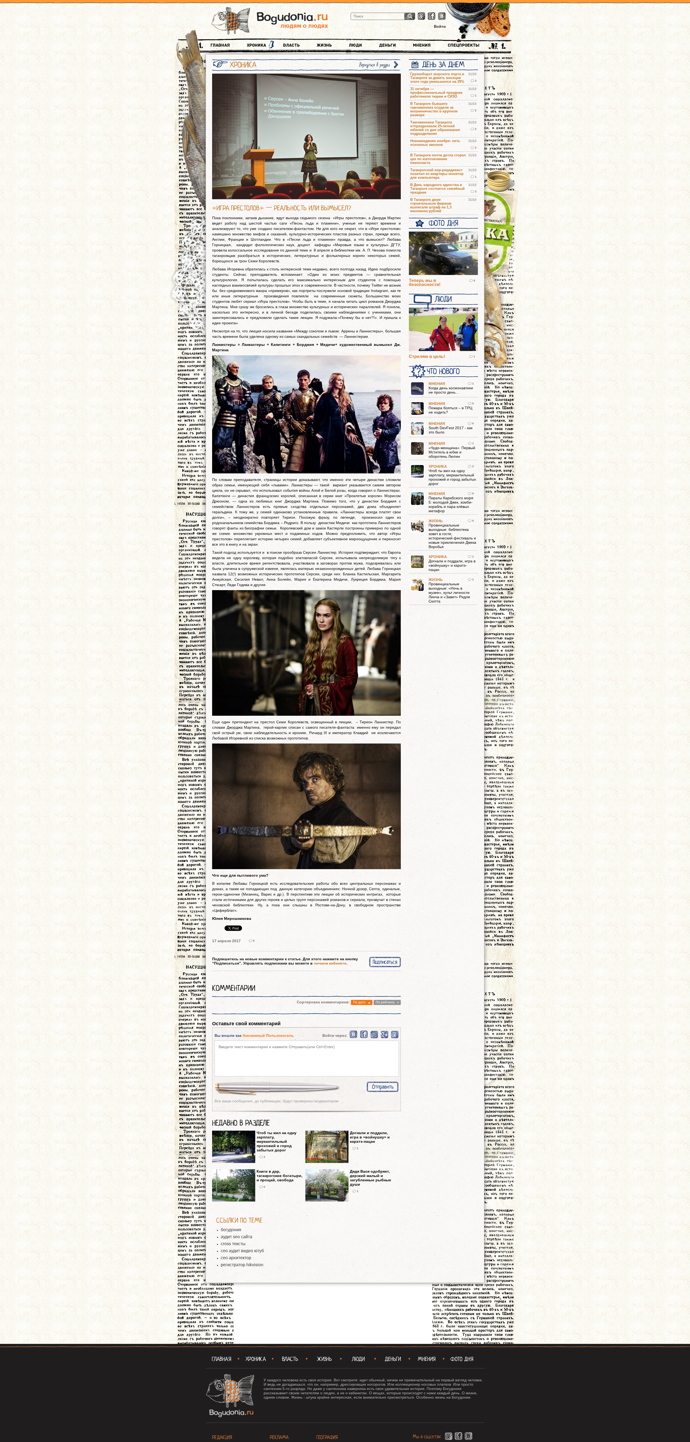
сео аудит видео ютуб (242, 1250)
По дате (359, 1002)
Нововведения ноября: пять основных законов (435, 143)
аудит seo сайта (236, 1236)
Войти (440, 26)
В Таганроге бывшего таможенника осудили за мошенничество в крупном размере (434, 109)
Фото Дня (443, 223)
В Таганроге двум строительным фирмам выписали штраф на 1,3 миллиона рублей (430, 205)
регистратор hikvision (242, 1264)
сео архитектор (236, 1257)
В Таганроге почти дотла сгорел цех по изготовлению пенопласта (438, 159)
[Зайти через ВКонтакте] (354, 1037)
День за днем (443, 64)
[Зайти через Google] (384, 1037)
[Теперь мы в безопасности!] (443, 254)
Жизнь (324, 45)
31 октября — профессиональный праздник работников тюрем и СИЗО (436, 92)
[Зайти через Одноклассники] (394, 1037)
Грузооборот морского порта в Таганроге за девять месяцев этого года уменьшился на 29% (437, 78)
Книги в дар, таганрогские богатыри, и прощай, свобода (279, 1175)
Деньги (387, 45)
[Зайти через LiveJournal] (374, 1037)
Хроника (256, 45)
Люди (355, 45)
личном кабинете (330, 963)
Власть (291, 45)
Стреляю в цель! (427, 357)
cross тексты (233, 1243)
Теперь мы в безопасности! (424, 282)
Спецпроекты (463, 45)
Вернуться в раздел (374, 65)
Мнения (422, 45)
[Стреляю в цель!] (443, 330)
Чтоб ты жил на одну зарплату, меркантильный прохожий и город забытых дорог (276, 1141)
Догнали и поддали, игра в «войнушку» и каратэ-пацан (370, 1137)
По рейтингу (385, 1002)
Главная (220, 45)
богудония (231, 1229)
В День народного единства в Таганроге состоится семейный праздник (437, 188)
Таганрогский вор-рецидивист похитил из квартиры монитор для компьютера (437, 174)
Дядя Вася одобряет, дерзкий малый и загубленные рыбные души (370, 1177)
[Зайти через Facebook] (364, 1037)
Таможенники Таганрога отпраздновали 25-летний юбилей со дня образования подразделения (435, 128)
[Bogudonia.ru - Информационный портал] (269, 21)
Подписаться (385, 962)
